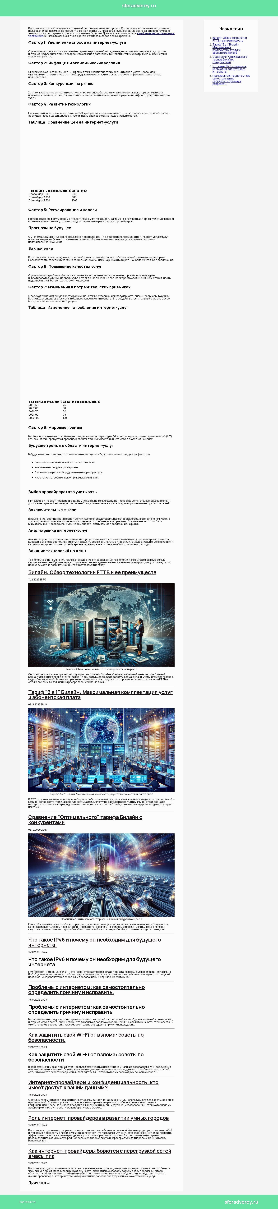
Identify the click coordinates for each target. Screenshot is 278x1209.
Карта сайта (27, 1202)
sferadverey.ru (139, 5)
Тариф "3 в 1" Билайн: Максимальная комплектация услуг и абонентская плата (227, 49)
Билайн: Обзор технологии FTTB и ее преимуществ (230, 39)
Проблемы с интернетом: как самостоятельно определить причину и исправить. (231, 80)
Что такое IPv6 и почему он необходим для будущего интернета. (229, 69)
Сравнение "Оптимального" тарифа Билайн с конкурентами (230, 59)
